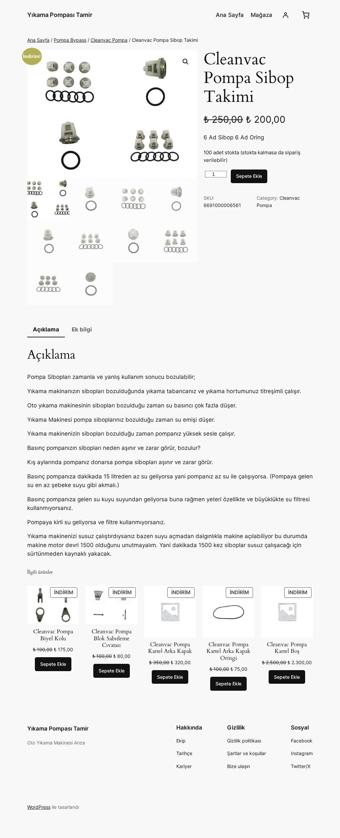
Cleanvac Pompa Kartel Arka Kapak (170, 648)
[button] (186, 62)
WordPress (38, 807)
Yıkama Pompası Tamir (59, 14)
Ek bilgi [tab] (82, 329)
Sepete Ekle (249, 176)
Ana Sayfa (38, 40)
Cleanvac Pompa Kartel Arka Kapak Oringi (228, 651)
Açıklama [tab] (46, 329)
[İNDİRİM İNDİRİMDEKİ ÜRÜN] (170, 611)
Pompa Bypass (70, 40)
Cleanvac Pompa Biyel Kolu (53, 635)
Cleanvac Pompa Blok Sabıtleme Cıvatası (111, 638)
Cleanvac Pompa (109, 40)
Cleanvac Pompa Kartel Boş (287, 648)
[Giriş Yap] (286, 15)
